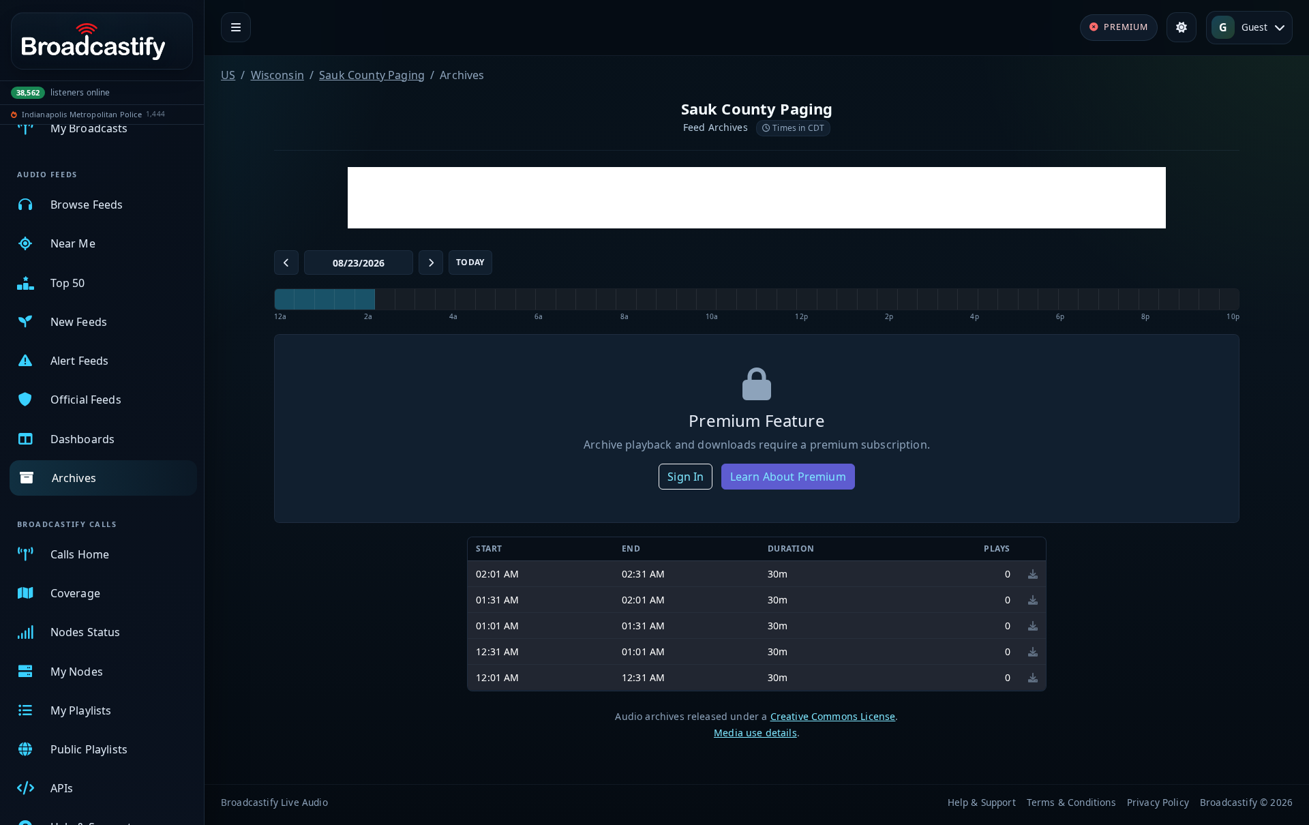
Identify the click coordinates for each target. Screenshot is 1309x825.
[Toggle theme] (1182, 27)
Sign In (685, 476)
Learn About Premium (788, 476)
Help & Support (982, 802)
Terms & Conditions (1071, 802)
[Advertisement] (757, 197)
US (228, 75)
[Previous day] (286, 262)
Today (470, 262)
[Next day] (431, 262)
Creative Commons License (833, 716)
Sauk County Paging (372, 75)
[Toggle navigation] (236, 27)
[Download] (1033, 573)
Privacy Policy (1158, 802)
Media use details (755, 732)
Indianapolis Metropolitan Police (82, 114)
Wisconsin (277, 75)
